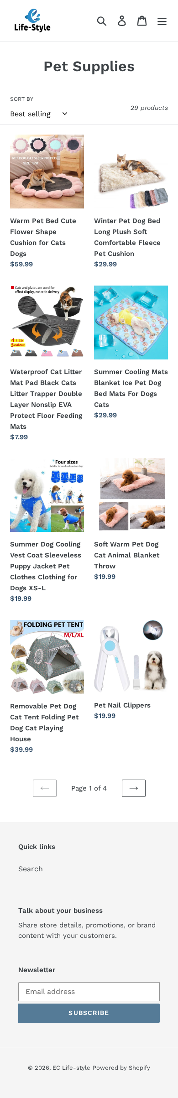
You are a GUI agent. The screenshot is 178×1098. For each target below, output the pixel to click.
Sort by (21, 99)
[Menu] (162, 20)
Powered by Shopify (121, 1067)
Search (30, 868)
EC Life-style (71, 1067)
